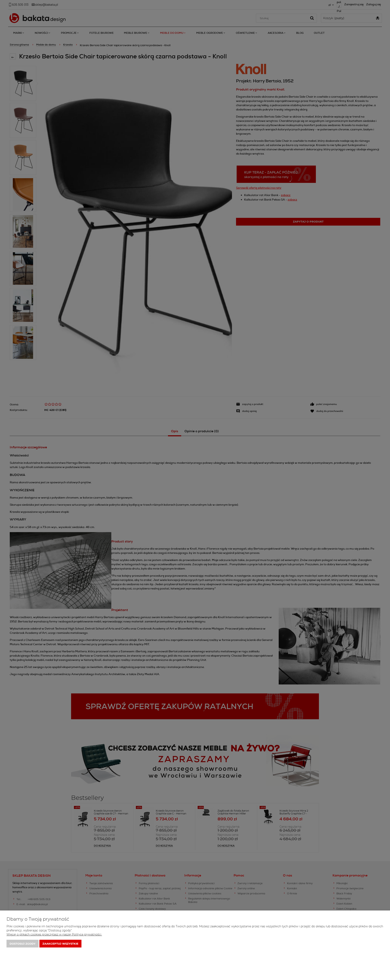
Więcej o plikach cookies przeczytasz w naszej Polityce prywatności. (54, 934)
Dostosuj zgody (23, 943)
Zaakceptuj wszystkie (60, 943)
